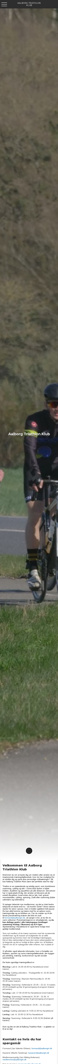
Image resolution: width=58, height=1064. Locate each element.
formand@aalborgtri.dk (15, 918)
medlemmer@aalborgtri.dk (14, 1059)
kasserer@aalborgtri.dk (38, 1053)
